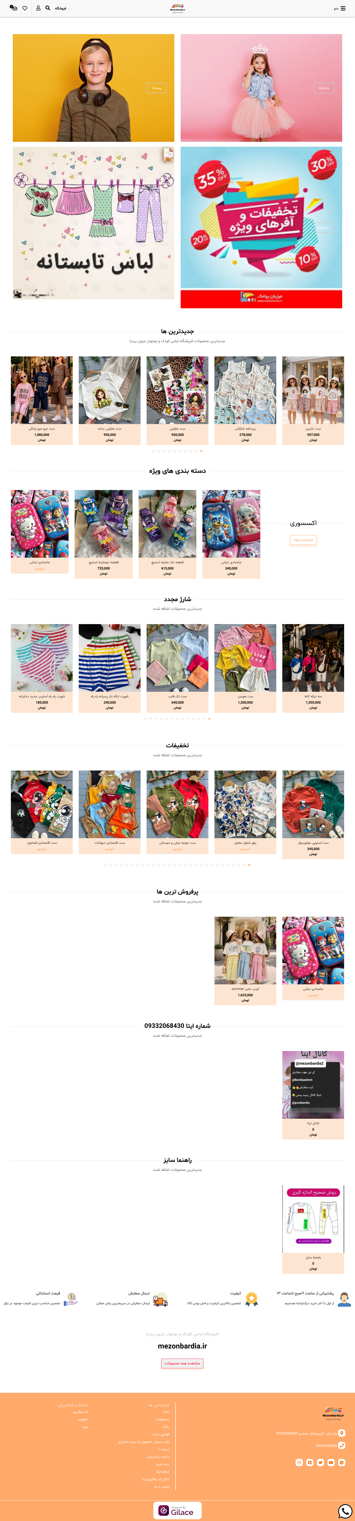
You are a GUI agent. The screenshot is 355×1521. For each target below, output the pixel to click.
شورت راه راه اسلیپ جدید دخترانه (42, 696)
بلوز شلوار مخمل (245, 843)
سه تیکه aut (313, 696)
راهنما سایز (313, 1257)
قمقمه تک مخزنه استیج (167, 562)
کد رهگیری (80, 1412)
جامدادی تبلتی (231, 562)
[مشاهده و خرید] (313, 390)
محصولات (162, 1419)
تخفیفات (323, 227)
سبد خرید (162, 1464)
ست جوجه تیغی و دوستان (177, 843)
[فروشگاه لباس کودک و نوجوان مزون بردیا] (177, 8)
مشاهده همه (303, 540)
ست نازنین (313, 428)
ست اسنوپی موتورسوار (313, 843)
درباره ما (163, 1449)
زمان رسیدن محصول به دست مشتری (143, 1442)
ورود (85, 1427)
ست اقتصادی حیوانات (109, 843)
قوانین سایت (160, 1434)
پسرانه (156, 88)
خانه (166, 1412)
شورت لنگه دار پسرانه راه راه (109, 696)
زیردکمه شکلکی (245, 428)
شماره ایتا (162, 1472)
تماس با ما (162, 1487)
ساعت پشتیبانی (158, 1457)
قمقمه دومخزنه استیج (104, 562)
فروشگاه (60, 8)
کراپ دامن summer (245, 989)
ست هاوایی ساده (109, 428)
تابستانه (155, 227)
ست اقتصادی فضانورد (42, 843)
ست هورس (245, 696)
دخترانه (324, 88)
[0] (15, 8)
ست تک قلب (177, 696)
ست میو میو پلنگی (42, 428)
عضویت (82, 1419)
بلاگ (166, 1427)
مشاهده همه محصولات (182, 1363)
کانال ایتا (313, 1123)
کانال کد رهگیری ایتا (155, 1479)
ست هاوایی (177, 428)
